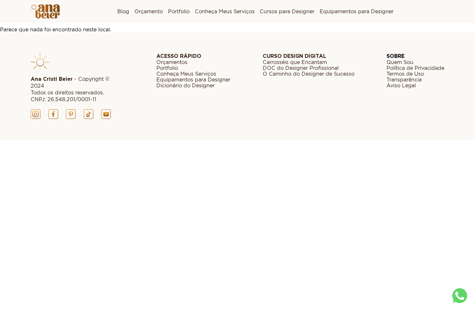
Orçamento (148, 11)
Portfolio (179, 11)
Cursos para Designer (287, 11)
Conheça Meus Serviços (225, 11)
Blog (123, 11)
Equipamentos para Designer (357, 11)
